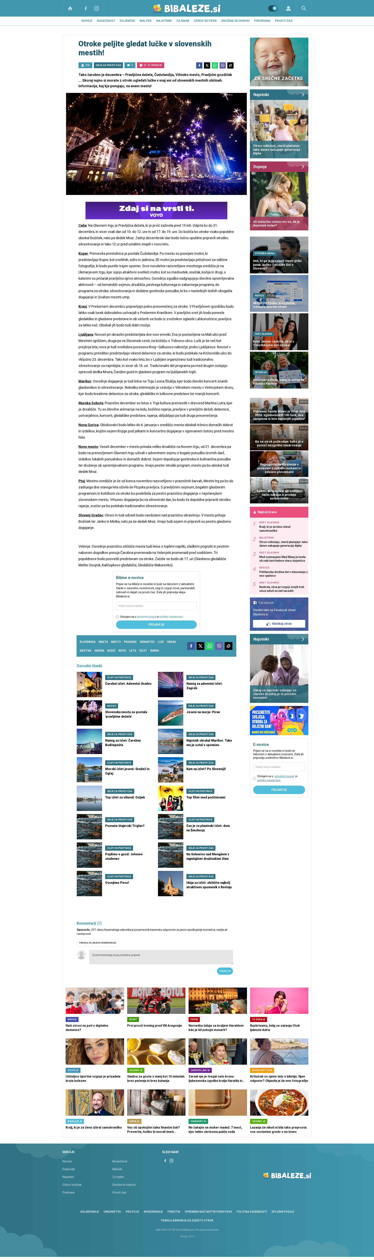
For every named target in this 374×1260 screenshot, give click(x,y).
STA (88, 65)
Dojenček (127, 21)
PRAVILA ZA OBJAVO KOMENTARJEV (97, 943)
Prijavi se (156, 624)
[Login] (288, 8)
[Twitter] (207, 65)
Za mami (182, 21)
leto (132, 650)
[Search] (303, 8)
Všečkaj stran (282, 624)
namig (154, 650)
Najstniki (164, 21)
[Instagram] (96, 8)
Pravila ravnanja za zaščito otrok (187, 1220)
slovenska (87, 641)
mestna (85, 650)
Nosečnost (106, 21)
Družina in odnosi (235, 21)
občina (99, 650)
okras (171, 641)
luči (161, 641)
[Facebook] (86, 8)
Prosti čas (284, 21)
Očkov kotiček (205, 21)
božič (111, 650)
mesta (103, 641)
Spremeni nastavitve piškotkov (208, 1211)
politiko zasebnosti (171, 616)
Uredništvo (112, 1211)
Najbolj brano (267, 512)
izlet (143, 650)
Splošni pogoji (283, 1211)
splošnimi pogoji (146, 616)
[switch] (273, 8)
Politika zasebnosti (252, 1211)
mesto (116, 641)
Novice (86, 21)
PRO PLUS (132, 1211)
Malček (146, 21)
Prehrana (262, 21)
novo (122, 650)
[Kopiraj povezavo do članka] (230, 65)
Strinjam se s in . (151, 616)
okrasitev (147, 641)
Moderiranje (153, 1211)
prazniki (130, 641)
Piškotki (174, 1211)
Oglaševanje (89, 1211)
